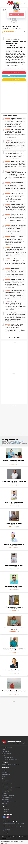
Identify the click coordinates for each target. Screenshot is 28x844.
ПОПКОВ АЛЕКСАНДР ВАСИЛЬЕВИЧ (14, 649)
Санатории (5, 793)
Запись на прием (6, 780)
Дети (3, 776)
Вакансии (4, 803)
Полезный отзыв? (11, 68)
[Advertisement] (14, 98)
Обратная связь (6, 751)
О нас (3, 749)
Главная (4, 9)
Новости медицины (7, 789)
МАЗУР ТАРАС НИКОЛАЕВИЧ (14, 503)
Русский (5, 811)
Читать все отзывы (14, 337)
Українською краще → (16, 14)
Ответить (21, 68)
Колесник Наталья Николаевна (14, 628)
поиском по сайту (15, 443)
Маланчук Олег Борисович (14, 524)
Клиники (4, 782)
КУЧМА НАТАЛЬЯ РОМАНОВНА (14, 545)
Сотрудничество (6, 753)
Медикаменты (5, 786)
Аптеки (4, 770)
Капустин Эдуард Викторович (14, 566)
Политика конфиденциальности (10, 759)
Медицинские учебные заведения (10, 787)
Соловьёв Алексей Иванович (14, 587)
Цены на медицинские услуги (9, 801)
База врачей (5, 772)
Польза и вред (5, 791)
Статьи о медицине (7, 797)
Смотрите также (10, 440)
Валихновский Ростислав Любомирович (14, 482)
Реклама (4, 755)
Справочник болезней (8, 795)
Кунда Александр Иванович (14, 608)
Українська (6, 809)
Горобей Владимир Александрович (14, 461)
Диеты (3, 778)
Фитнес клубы (5, 799)
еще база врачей (18, 441)
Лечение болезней (7, 784)
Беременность (6, 774)
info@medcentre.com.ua (12, 764)
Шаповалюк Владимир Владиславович (14, 691)
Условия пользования (7, 757)
